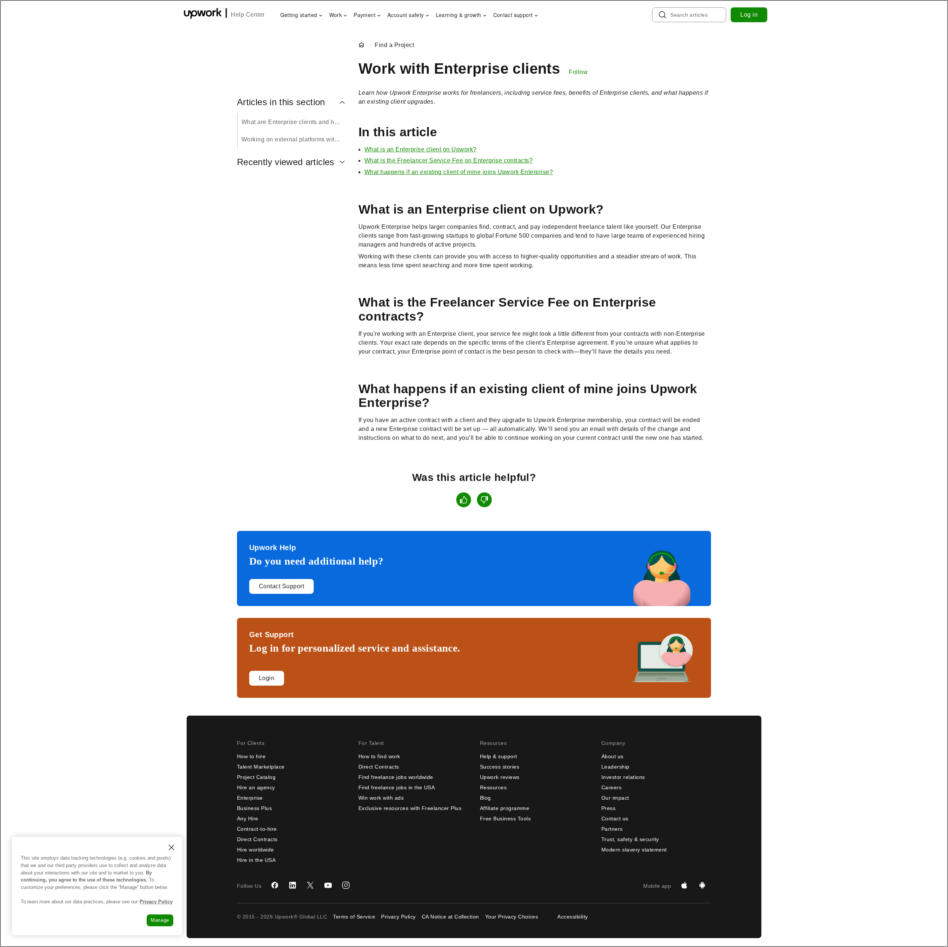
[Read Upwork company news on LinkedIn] (292, 886)
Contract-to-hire (257, 829)
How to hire (251, 756)
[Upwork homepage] (203, 14)
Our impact (615, 798)
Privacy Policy (398, 917)
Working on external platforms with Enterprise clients (294, 139)
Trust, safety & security (630, 839)
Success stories (499, 767)
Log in (749, 14)
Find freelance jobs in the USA (396, 787)
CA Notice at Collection (450, 917)
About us (612, 756)
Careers (611, 787)
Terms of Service (354, 917)
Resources (493, 787)
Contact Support (281, 586)
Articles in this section (281, 102)
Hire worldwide (255, 850)
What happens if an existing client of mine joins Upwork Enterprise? (458, 172)
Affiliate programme (504, 808)
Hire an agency (256, 787)
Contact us (614, 818)
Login (266, 678)
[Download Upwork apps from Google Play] (702, 886)
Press (608, 808)
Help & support (498, 756)
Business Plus (254, 808)
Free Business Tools (505, 818)
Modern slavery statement (634, 850)
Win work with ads (381, 798)
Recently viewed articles (285, 162)
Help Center (247, 14)
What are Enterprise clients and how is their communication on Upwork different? (294, 122)
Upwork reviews (500, 777)
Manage (160, 920)
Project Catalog (256, 777)
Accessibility (572, 917)
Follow (578, 72)
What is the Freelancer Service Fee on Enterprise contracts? (448, 160)
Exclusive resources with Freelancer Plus (409, 808)
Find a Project (394, 45)
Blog (485, 798)
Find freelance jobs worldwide (395, 777)
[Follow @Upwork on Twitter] (310, 886)
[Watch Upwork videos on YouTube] (328, 886)
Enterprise (250, 798)
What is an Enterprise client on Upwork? (420, 149)
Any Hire (247, 818)
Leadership (615, 767)
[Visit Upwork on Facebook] (274, 886)
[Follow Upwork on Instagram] (345, 886)
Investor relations (623, 777)
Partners (612, 829)
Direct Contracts (257, 839)
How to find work (379, 756)
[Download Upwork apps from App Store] (684, 886)
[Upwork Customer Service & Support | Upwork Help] (362, 44)
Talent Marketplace (261, 767)
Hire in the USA (256, 860)
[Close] (171, 847)
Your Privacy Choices (511, 917)
